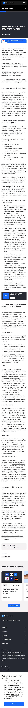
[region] (14, 690)
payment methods (11, 512)
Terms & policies (5, 666)
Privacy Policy (15, 696)
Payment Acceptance (6, 556)
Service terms (5, 669)
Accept (14, 704)
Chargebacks (5, 408)
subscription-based (6, 374)
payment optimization (18, 464)
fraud (3, 440)
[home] (9, 3)
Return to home (14, 605)
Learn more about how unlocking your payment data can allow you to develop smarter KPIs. (12, 537)
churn (9, 373)
